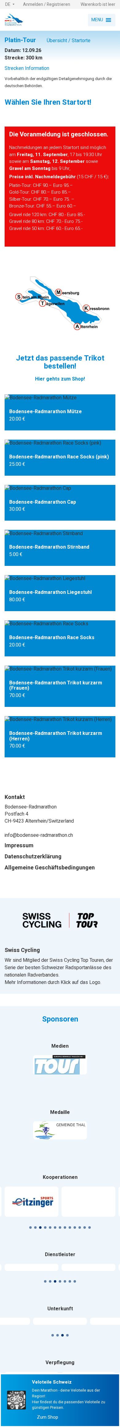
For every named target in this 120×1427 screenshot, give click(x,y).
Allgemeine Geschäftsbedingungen (50, 868)
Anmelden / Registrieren (46, 5)
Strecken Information (27, 68)
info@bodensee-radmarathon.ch (39, 835)
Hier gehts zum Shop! (60, 379)
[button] (10, 4)
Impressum (19, 846)
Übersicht (57, 40)
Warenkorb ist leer (97, 5)
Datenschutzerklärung (33, 857)
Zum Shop (47, 1417)
